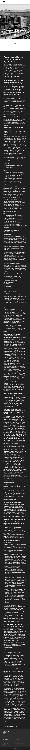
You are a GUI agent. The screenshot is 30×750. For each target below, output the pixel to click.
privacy (5, 184)
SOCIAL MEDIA (8, 731)
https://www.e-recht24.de (10, 726)
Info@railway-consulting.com (20, 741)
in (4, 734)
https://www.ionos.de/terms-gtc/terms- (13, 183)
